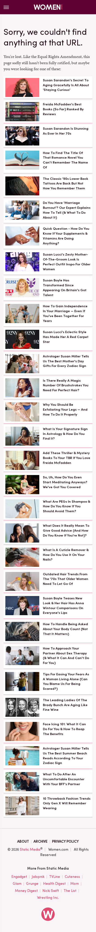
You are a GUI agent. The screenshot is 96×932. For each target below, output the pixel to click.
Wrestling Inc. (48, 897)
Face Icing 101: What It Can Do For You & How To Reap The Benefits (64, 729)
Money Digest (26, 891)
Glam (17, 883)
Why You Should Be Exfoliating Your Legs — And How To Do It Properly (65, 409)
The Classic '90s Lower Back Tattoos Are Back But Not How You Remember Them (65, 183)
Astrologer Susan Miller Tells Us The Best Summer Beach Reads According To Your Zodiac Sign (66, 755)
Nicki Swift (50, 891)
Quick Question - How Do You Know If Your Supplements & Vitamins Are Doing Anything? (66, 236)
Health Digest (54, 883)
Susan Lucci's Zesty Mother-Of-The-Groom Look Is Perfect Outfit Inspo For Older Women (66, 261)
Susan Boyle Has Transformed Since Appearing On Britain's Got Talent (64, 287)
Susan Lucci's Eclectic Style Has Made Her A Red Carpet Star (65, 337)
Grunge (32, 883)
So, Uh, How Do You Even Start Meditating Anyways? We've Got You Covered (65, 482)
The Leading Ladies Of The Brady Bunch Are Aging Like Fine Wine (65, 705)
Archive (40, 841)
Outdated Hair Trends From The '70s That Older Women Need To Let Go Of (65, 579)
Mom (74, 883)
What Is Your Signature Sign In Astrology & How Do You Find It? (65, 434)
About (23, 841)
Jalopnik (38, 877)
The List (70, 891)
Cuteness (72, 877)
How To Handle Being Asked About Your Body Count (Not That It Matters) (65, 629)
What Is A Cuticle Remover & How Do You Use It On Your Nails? (66, 555)
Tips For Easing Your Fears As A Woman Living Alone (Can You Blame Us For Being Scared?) (66, 681)
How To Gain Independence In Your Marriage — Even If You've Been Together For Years (65, 313)
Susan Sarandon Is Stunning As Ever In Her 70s (65, 131)
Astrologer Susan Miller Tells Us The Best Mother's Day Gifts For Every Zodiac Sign (66, 361)
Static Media (30, 849)
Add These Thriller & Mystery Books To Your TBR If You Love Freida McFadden (66, 458)
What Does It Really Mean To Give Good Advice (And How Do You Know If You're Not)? (66, 530)
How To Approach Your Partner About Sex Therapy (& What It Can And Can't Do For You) (66, 655)
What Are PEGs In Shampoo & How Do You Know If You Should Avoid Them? (66, 506)
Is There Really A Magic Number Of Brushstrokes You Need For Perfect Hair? (65, 385)
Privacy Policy (65, 841)
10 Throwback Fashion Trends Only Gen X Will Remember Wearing (66, 803)
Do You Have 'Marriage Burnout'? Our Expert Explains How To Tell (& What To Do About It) (66, 210)
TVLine (54, 877)
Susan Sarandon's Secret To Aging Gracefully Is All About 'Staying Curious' (66, 85)
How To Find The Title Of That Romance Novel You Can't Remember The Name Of (65, 160)
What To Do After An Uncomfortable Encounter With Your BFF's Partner (63, 779)
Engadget (19, 877)
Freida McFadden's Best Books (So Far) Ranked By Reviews (63, 109)
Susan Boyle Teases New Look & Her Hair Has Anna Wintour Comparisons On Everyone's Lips (63, 605)
